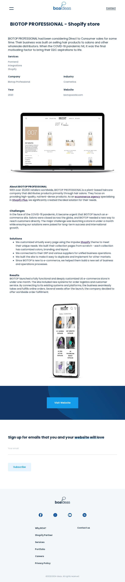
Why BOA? (40, 528)
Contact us (83, 527)
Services (40, 542)
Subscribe (19, 467)
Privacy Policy (42, 563)
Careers (39, 556)
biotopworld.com (73, 94)
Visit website (62, 402)
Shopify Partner (44, 535)
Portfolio (40, 549)
